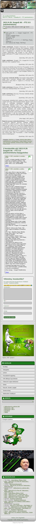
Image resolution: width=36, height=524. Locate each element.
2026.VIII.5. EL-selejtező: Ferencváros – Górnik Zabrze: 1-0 (18, 513)
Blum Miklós (28, 139)
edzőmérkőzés (7, 141)
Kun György (16, 504)
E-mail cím (6, 306)
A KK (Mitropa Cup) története (10, 378)
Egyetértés (22, 517)
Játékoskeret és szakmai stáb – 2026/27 (17, 488)
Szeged (26, 142)
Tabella (6, 412)
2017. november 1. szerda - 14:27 (14, 169)
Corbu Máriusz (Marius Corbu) (18, 480)
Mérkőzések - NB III (9, 409)
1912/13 (11, 139)
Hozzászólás (7, 287)
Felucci (6, 511)
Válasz (7, 165)
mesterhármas (15, 141)
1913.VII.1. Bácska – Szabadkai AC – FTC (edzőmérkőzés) (18, 17)
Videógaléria (6, 369)
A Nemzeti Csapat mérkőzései (10, 381)
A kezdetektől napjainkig (9, 375)
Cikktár (4, 384)
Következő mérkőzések (16, 498)
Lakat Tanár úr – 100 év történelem (18, 511)
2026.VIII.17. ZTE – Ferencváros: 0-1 (17, 494)
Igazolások (7, 410)
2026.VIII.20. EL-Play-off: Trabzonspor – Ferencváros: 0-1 (17, 486)
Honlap (5, 311)
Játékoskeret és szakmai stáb (12, 406)
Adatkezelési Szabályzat (9, 393)
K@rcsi (5, 28)
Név (5, 300)
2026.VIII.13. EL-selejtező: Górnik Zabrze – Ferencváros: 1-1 (17, 502)
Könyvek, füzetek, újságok (9, 387)
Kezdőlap (5, 366)
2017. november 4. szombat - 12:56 (15, 157)
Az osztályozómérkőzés (9, 16)
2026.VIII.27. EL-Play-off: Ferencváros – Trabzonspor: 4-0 (16, 482)
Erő (17, 517)
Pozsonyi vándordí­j (10, 142)
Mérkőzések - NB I (9, 408)
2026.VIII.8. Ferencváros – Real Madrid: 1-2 (21, 505)
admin (6, 156)
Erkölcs (13, 517)
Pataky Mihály (23, 141)
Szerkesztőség (6, 390)
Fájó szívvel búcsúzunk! (15, 484)
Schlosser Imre (20, 142)
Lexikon (5, 372)
